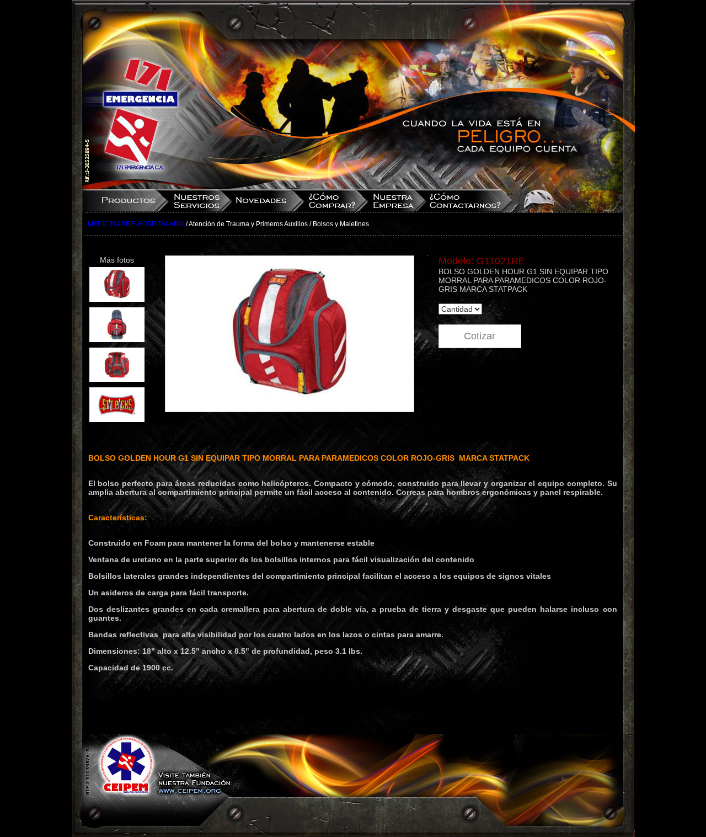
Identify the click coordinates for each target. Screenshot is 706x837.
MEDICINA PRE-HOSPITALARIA (136, 224)
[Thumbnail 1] (117, 298)
